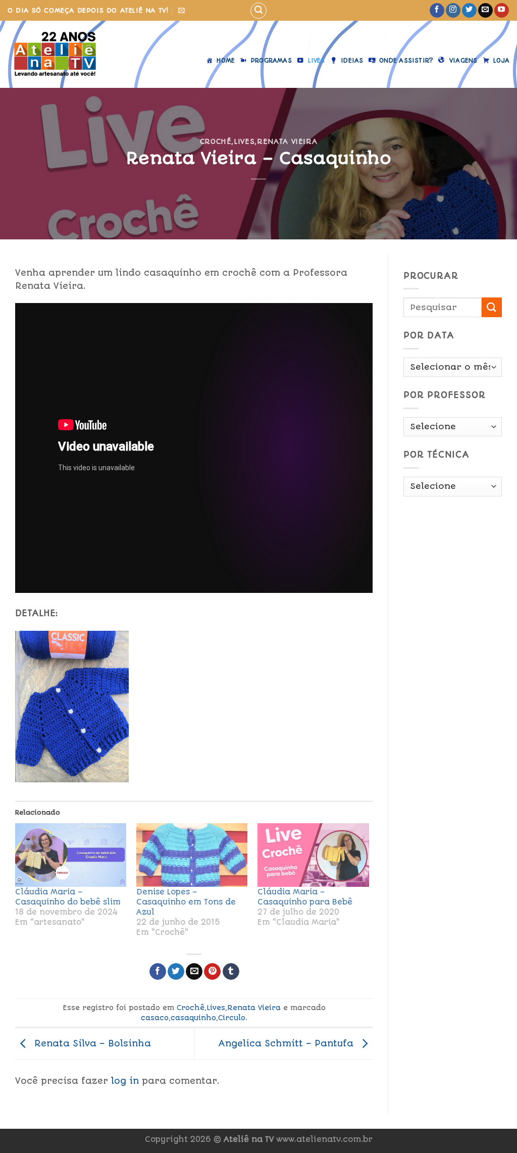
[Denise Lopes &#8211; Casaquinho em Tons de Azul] (191, 855)
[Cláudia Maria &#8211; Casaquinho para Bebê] (313, 855)
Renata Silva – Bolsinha (91, 1043)
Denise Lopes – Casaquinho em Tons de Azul (186, 902)
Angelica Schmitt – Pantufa (287, 1043)
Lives (244, 141)
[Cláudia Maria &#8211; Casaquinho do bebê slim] (70, 855)
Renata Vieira (287, 141)
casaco (155, 1018)
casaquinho (193, 1018)
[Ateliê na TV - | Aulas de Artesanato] (62, 54)
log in (125, 1081)
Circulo (231, 1018)
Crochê (216, 141)
